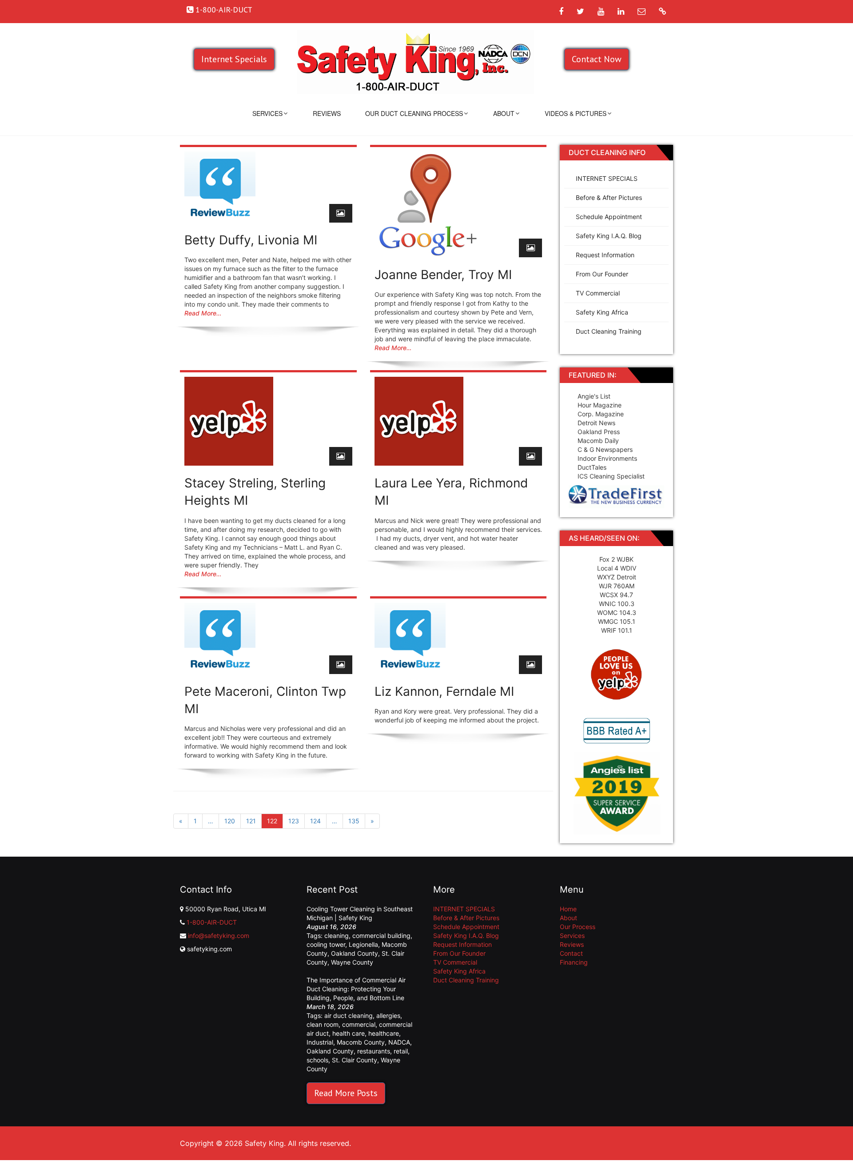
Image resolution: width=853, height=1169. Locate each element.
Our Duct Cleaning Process (414, 113)
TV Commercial (598, 293)
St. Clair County (354, 1060)
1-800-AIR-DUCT (212, 922)
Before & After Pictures (609, 197)
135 (353, 821)
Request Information (605, 255)
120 (229, 821)
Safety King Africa (602, 312)
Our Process (577, 926)
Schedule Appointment (609, 216)
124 (315, 821)
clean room (323, 1024)
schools (317, 1060)
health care (348, 1033)
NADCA (399, 1042)
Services (267, 113)
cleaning (336, 935)
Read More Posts (346, 1093)
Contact (571, 953)
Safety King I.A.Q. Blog (609, 235)
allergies (388, 1015)
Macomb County (361, 1042)
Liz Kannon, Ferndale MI (444, 691)
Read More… (202, 313)
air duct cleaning (348, 1015)
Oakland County (354, 953)
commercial (358, 1024)
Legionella (363, 944)
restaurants (373, 1051)
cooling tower (326, 944)
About (503, 113)
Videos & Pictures (575, 113)
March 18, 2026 (330, 1006)
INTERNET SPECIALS (607, 178)
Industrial (320, 1042)
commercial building (381, 935)
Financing (574, 962)
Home (568, 909)
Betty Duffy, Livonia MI (250, 239)
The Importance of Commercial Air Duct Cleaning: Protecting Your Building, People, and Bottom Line (356, 988)
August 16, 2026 (331, 926)
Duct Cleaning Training (609, 331)
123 (293, 821)
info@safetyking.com (218, 935)
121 (251, 821)
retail (401, 1051)
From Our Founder (602, 274)
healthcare (383, 1033)
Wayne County (352, 962)
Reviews (327, 113)
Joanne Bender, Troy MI (443, 274)
